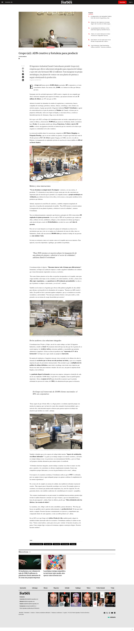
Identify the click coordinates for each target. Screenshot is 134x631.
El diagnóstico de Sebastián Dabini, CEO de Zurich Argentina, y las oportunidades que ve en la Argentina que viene (101, 17)
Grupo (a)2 (48, 544)
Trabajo (73, 544)
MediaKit (21, 612)
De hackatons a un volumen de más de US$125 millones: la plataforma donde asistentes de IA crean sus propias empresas (29, 574)
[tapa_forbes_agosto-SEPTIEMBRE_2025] (109, 599)
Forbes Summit (100, 588)
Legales (65, 612)
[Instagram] (109, 613)
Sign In (130, 2)
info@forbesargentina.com (29, 601)
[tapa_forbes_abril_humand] (64, 599)
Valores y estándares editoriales (43, 612)
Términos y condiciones (56, 612)
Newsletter (26, 612)
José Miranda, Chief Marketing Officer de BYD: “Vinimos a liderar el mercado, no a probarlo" (101, 46)
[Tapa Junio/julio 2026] (53, 599)
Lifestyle (67, 588)
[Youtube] (112, 613)
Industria (56, 544)
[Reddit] (23, 77)
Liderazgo (35, 588)
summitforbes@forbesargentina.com (31, 603)
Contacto (33, 612)
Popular (90, 12)
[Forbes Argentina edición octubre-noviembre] (98, 599)
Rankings (78, 588)
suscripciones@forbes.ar (31, 606)
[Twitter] (23, 71)
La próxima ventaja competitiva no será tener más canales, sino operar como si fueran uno (54, 573)
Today (112, 588)
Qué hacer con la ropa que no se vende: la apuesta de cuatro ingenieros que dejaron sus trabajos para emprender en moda (101, 40)
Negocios (56, 588)
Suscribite (122, 2)
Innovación (23, 588)
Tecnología (65, 544)
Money (45, 588)
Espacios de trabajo (36, 544)
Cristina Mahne (23, 56)
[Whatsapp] (23, 68)
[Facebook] (23, 74)
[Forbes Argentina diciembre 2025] (87, 599)
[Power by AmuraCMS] (111, 617)
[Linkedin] (23, 80)
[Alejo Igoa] (76, 599)
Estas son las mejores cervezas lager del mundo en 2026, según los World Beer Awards (101, 23)
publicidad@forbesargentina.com (31, 599)
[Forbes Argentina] (67, 2)
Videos (88, 588)
